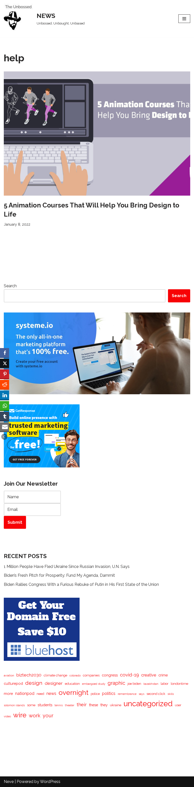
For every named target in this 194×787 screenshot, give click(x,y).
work (34, 716)
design (33, 683)
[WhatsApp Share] (4, 405)
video (7, 716)
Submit (15, 522)
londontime (179, 684)
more (8, 693)
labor (164, 684)
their (82, 704)
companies (91, 675)
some (31, 705)
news (51, 693)
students (45, 705)
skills (170, 693)
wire (20, 715)
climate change (55, 675)
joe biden (134, 684)
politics (108, 693)
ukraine (115, 705)
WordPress (50, 781)
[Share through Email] (4, 426)
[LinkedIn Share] (4, 395)
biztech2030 (28, 674)
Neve (9, 781)
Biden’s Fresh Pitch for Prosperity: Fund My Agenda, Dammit (59, 575)
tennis (59, 705)
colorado (75, 675)
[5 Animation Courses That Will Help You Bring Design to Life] (97, 133)
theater (69, 705)
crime (163, 675)
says (141, 693)
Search (10, 285)
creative (148, 675)
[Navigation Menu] (184, 18)
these (93, 705)
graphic (116, 683)
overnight (73, 692)
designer (54, 683)
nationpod (24, 693)
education (72, 684)
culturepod (13, 683)
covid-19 (129, 674)
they (104, 705)
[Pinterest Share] (4, 373)
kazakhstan (150, 683)
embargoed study (93, 683)
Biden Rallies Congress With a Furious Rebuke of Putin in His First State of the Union (81, 584)
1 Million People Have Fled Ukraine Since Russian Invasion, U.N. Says (67, 566)
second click (156, 694)
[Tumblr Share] (4, 416)
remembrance (127, 693)
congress (110, 675)
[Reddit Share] (4, 384)
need (40, 694)
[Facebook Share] (4, 352)
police (95, 694)
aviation (9, 675)
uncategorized (148, 703)
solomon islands (14, 705)
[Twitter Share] (4, 363)
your (48, 716)
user (178, 705)
